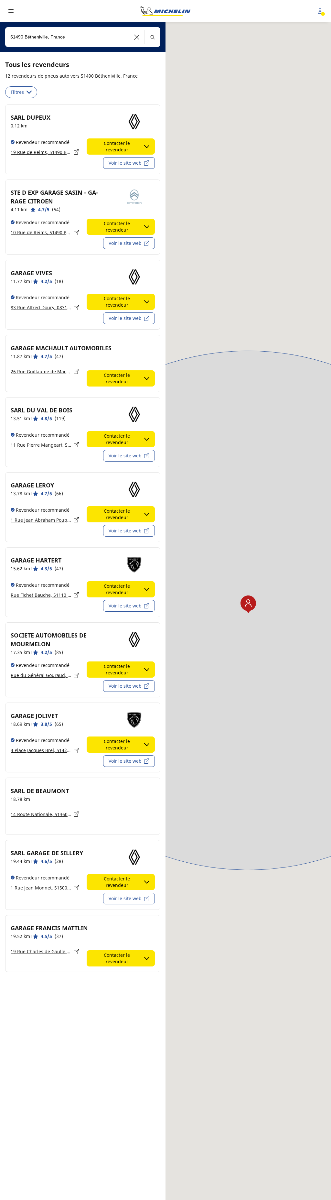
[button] (137, 37)
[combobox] (82, 37)
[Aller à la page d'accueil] (165, 11)
